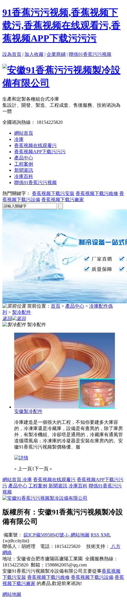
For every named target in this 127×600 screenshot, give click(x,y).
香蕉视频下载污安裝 (53, 193)
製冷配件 (21, 312)
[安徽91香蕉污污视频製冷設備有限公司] (63, 83)
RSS (95, 534)
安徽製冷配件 (28, 411)
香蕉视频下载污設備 (92, 577)
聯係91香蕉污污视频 (90, 54)
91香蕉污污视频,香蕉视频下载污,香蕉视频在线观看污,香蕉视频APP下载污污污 (61, 25)
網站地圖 (79, 534)
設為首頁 (11, 54)
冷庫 (19, 139)
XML (105, 534)
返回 (7, 318)
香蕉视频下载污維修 (97, 193)
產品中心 (23, 157)
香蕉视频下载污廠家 (62, 199)
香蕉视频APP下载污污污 (40, 151)
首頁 (55, 306)
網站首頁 (23, 133)
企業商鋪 (56, 54)
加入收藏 (34, 54)
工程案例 (23, 163)
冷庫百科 (23, 176)
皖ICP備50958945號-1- (46, 534)
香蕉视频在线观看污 (35, 145)
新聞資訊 (23, 170)
